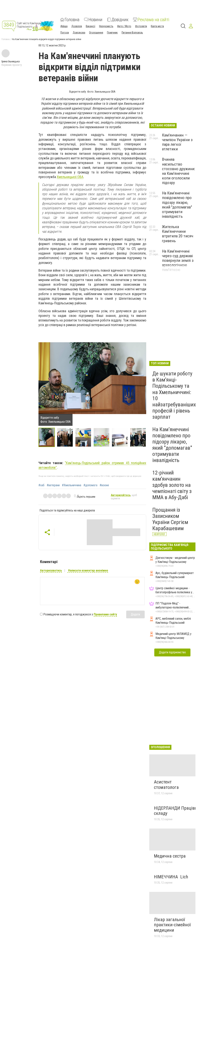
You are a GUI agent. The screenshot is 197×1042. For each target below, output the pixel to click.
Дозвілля (76, 26)
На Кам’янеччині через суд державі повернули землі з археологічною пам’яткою (178, 260)
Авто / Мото (124, 26)
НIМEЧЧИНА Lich (171, 877)
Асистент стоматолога (166, 784)
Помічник (112, 32)
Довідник (120, 20)
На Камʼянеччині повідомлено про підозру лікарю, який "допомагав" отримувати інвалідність (177, 205)
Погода (64, 32)
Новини (95, 20)
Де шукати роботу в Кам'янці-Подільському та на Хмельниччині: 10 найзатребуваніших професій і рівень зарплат (174, 395)
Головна (72, 20)
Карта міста (157, 26)
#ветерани (53, 485)
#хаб (41, 485)
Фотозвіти (141, 26)
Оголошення (96, 32)
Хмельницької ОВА (70, 177)
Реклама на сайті (153, 20)
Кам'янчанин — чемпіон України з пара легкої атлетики (177, 142)
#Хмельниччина (71, 485)
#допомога (90, 485)
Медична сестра (170, 856)
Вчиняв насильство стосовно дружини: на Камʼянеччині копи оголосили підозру (178, 171)
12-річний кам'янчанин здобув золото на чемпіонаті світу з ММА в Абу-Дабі (172, 485)
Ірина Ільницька (11, 61)
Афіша (64, 26)
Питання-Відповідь (132, 32)
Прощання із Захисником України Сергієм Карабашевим (170, 519)
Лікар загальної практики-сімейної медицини (172, 925)
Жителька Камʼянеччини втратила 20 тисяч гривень (177, 233)
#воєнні (104, 485)
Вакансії (90, 26)
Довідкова (79, 32)
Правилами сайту (105, 614)
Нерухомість (106, 26)
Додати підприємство (172, 652)
